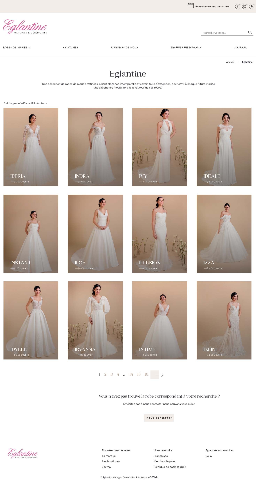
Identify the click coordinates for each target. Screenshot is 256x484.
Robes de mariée (15, 47)
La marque (109, 456)
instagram (244, 6)
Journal (240, 47)
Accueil (230, 61)
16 (146, 375)
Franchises (161, 456)
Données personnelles (116, 450)
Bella (208, 456)
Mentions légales (164, 461)
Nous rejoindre (163, 450)
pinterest (251, 6)
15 (139, 375)
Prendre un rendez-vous (212, 6)
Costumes (70, 47)
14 (131, 375)
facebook (237, 6)
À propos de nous (124, 47)
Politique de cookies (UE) (170, 467)
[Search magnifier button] (250, 32)
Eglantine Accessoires (219, 450)
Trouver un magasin (186, 47)
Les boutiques (111, 461)
